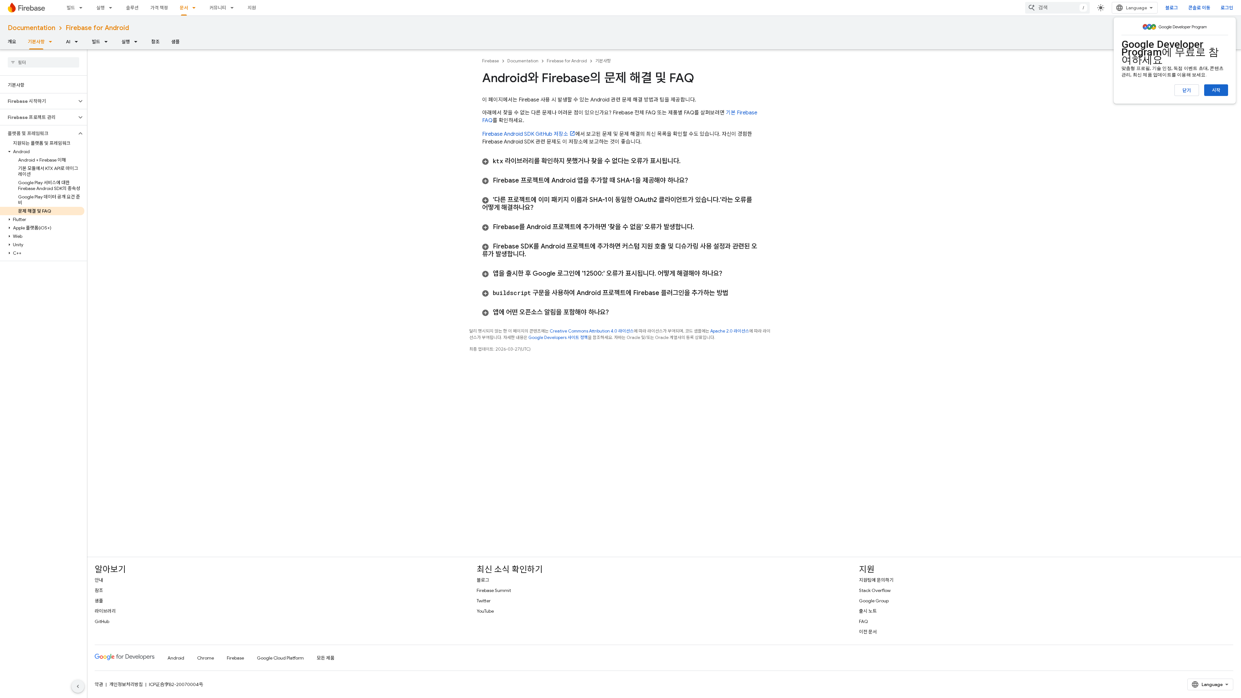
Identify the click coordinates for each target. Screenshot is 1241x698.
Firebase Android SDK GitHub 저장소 (525, 134)
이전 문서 (868, 632)
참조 (155, 42)
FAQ (863, 621)
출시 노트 (868, 611)
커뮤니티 (217, 8)
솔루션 (132, 8)
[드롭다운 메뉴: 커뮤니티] (234, 8)
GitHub (102, 621)
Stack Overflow (875, 590)
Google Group (874, 601)
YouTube (485, 611)
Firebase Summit (494, 590)
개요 (12, 42)
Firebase (490, 61)
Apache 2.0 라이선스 (729, 331)
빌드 (71, 8)
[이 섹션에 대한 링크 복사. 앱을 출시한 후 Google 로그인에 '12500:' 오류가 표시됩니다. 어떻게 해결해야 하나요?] (730, 274)
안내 (99, 580)
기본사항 (36, 42)
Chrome (205, 658)
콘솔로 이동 (1199, 8)
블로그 (1171, 8)
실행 (100, 8)
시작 (1216, 90)
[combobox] (1057, 8)
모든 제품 (325, 658)
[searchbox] (43, 62)
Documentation (31, 28)
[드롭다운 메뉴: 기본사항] (52, 41)
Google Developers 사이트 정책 (558, 337)
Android (175, 658)
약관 (99, 684)
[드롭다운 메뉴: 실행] (112, 8)
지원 (252, 8)
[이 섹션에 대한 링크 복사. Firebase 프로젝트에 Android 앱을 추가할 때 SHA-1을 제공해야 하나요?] (696, 181)
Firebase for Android (97, 28)
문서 (184, 8)
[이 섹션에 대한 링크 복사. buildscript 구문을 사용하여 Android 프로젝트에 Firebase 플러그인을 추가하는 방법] (736, 293)
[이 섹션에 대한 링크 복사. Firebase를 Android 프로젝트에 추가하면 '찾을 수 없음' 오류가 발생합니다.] (700, 227)
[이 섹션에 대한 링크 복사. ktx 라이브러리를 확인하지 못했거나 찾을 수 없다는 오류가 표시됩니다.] (687, 161)
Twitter (484, 601)
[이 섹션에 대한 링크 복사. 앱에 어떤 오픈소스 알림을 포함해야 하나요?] (616, 312)
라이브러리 (105, 611)
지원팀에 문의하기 (876, 580)
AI (68, 42)
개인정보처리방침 (126, 684)
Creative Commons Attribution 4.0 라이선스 (592, 331)
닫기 (1187, 90)
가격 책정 (159, 8)
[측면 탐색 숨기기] (77, 686)
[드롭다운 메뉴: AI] (78, 41)
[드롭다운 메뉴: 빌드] (82, 8)
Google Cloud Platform (280, 658)
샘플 (175, 42)
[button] (38, 101)
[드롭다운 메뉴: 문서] (196, 8)
